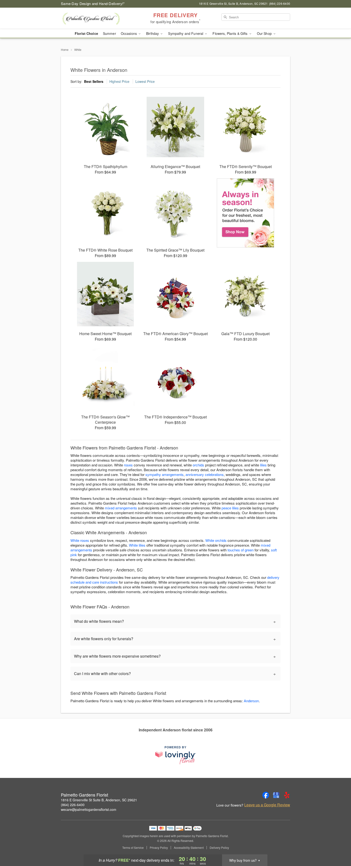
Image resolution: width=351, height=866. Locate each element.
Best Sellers (93, 81)
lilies (263, 464)
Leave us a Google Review (267, 805)
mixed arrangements (121, 507)
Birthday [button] (153, 33)
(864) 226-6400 (73, 804)
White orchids (216, 540)
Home (65, 50)
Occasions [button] (129, 33)
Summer (109, 33)
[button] (338, 846)
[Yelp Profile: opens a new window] (286, 795)
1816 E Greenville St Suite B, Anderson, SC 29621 (99, 799)
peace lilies (230, 507)
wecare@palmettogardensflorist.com (88, 809)
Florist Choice (86, 33)
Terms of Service (133, 847)
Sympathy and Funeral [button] (186, 33)
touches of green (241, 549)
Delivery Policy (219, 847)
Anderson (251, 700)
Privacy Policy (159, 847)
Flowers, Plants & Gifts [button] (230, 33)
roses (128, 464)
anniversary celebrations (205, 474)
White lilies (137, 545)
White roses (79, 540)
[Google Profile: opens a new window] (276, 795)
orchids (198, 464)
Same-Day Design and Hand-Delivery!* (93, 3)
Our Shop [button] (265, 33)
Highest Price (119, 81)
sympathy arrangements (164, 474)
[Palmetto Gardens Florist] (95, 18)
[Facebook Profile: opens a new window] (265, 795)
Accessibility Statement (189, 847)
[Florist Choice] (246, 213)
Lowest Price (145, 81)
